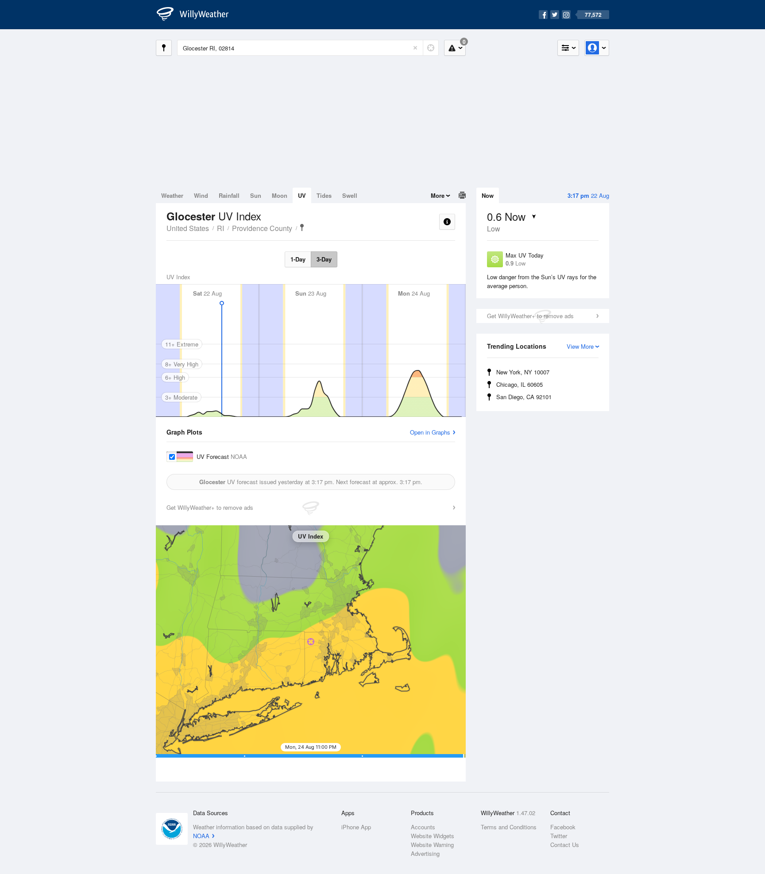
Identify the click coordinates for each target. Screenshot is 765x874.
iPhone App (356, 827)
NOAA (201, 836)
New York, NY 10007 (522, 372)
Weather (172, 195)
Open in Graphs (430, 432)
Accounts (423, 827)
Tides (324, 195)
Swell (349, 195)
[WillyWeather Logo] (197, 14)
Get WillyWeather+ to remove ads (530, 316)
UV (302, 195)
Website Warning (432, 844)
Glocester (302, 227)
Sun (255, 195)
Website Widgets (432, 836)
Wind (201, 195)
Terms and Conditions (509, 827)
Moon (279, 195)
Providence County (262, 228)
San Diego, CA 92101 (524, 397)
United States (187, 228)
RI (220, 228)
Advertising (425, 853)
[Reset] (415, 47)
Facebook (563, 827)
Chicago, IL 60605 (519, 384)
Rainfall (229, 195)
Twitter (558, 836)
